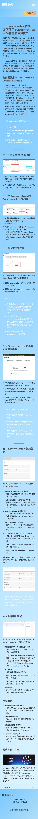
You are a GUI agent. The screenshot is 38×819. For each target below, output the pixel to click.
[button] (30, 13)
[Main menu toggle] (33, 4)
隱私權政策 (14, 810)
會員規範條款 (23, 810)
